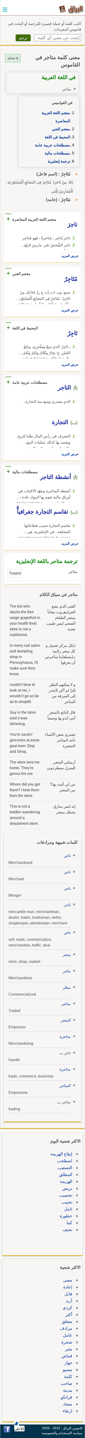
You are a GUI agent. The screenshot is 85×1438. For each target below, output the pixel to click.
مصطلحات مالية (57, 153)
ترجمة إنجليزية (59, 161)
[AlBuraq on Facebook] (7, 1431)
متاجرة (65, 1037)
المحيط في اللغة (57, 137)
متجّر (67, 987)
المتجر (66, 1020)
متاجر (66, 1004)
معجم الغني (61, 129)
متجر (67, 955)
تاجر (67, 856)
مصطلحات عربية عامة (52, 145)
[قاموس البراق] (71, 9)
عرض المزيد (69, 256)
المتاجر (65, 1086)
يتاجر (67, 971)
